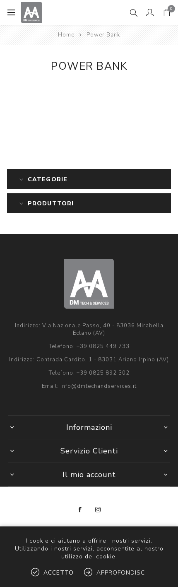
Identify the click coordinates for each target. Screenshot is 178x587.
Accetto (58, 573)
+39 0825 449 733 (103, 346)
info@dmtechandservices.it (98, 386)
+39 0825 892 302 (103, 373)
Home (66, 35)
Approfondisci (121, 573)
